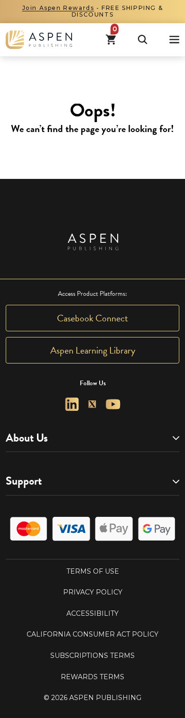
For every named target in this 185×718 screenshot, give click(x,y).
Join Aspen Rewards (58, 7)
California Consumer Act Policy (92, 634)
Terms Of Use (92, 571)
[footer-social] (72, 404)
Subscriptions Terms (92, 655)
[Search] (142, 39)
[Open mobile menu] (174, 39)
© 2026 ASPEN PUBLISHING (92, 697)
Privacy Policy (92, 592)
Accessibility (92, 613)
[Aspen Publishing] (39, 39)
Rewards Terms (92, 677)
